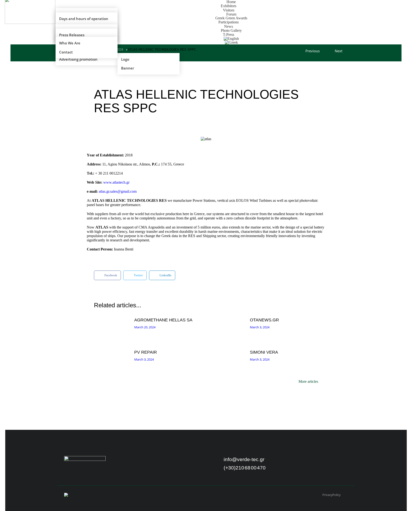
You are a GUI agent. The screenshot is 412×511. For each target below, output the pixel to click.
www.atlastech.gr (116, 182)
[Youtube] (304, 461)
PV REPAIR (145, 352)
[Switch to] (231, 42)
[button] (107, 275)
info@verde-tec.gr (244, 459)
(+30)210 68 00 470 (245, 467)
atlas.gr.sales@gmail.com (118, 191)
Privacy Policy (331, 495)
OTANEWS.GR (264, 320)
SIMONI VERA (264, 352)
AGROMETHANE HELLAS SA (163, 320)
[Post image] (113, 328)
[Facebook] (291, 461)
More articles (308, 381)
